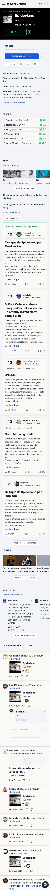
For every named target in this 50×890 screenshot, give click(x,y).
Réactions (9, 590)
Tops (5, 161)
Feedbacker (28, 233)
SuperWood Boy (29, 361)
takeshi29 (26, 295)
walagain (14, 655)
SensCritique (7, 11)
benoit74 (13, 818)
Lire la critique (12, 279)
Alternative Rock (32, 78)
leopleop (24, 483)
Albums (17, 11)
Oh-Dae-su (15, 879)
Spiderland (36, 11)
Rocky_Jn (14, 834)
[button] (46, 4)
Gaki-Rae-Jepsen (30, 420)
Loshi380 (14, 685)
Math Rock (26, 11)
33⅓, (15, 91)
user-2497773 (16, 850)
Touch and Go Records (21, 86)
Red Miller (14, 750)
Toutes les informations (14, 102)
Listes (7, 550)
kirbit (12, 789)
